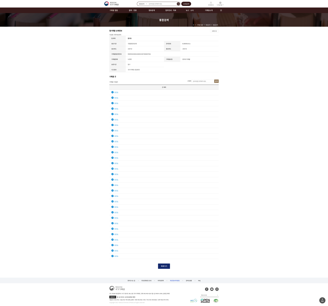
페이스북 (206, 289)
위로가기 (322, 300)
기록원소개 (209, 10)
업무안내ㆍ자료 (170, 10)
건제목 (189, 81)
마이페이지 (211, 5)
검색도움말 (189, 281)
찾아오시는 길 (131, 281)
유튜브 (212, 289)
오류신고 (214, 31)
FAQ (199, 281)
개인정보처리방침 (175, 281)
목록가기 (164, 266)
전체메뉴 (221, 10)
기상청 (111, 35)
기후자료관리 (117, 35)
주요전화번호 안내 (146, 281)
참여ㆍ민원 (133, 10)
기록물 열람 (114, 10)
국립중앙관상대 (132, 44)
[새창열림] (193, 300)
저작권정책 (161, 281)
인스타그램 (217, 289)
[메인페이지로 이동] (111, 3)
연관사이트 (204, 295)
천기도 (116, 92)
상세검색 (186, 4)
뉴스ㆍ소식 (190, 10)
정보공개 (152, 10)
